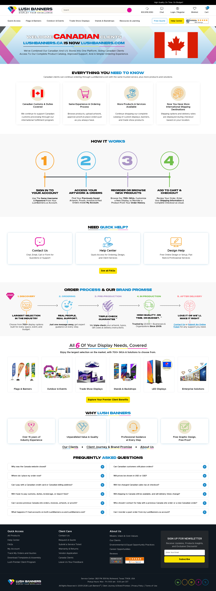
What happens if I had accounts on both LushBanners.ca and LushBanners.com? (48, 512)
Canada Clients (66, 558)
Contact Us (64, 536)
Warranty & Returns (68, 549)
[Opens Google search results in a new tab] (116, 560)
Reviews (114, 554)
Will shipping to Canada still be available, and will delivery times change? (147, 494)
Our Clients (70, 447)
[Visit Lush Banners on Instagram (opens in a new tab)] (191, 582)
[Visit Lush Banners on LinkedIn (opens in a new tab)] (178, 582)
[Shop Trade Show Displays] (91, 372)
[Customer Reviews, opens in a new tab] (197, 21)
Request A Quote (67, 540)
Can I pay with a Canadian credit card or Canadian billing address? (41, 485)
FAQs (10, 545)
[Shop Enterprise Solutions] (193, 371)
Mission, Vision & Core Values (124, 536)
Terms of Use (151, 586)
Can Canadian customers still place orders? (133, 467)
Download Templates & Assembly (24, 558)
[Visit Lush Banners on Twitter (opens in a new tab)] (205, 582)
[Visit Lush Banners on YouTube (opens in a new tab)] (185, 582)
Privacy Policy (137, 586)
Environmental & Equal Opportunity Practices (132, 545)
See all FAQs (108, 271)
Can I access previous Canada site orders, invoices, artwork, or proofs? (44, 503)
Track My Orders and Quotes (22, 553)
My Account (14, 549)
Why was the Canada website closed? (28, 467)
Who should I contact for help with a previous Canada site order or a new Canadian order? (155, 503)
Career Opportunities (120, 549)
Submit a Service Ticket (70, 545)
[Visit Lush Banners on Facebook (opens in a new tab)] (198, 582)
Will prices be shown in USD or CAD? (130, 476)
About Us (147, 447)
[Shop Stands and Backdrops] (125, 372)
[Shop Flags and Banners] (23, 372)
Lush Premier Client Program (22, 562)
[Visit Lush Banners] (24, 582)
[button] (14, 20)
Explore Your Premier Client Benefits (108, 400)
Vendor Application (68, 553)
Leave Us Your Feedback (71, 562)
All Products (14, 536)
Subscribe (184, 559)
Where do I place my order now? (26, 476)
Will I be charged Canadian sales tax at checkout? (136, 485)
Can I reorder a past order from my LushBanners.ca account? (142, 512)
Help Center (13, 540)
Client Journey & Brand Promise (109, 447)
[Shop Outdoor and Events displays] (57, 372)
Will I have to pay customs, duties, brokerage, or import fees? (39, 494)
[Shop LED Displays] (159, 372)
